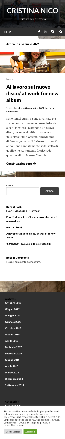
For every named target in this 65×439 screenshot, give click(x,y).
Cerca (9, 185)
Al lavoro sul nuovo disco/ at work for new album (32, 93)
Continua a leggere (21, 163)
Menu (7, 31)
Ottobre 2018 (13, 328)
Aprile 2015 (11, 366)
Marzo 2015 (12, 372)
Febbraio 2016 (13, 353)
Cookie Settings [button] (13, 431)
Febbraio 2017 (13, 347)
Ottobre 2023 (13, 302)
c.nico (19, 108)
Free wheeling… (14, 405)
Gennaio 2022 (13, 321)
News (9, 78)
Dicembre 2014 (14, 378)
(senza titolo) (14, 227)
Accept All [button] (30, 431)
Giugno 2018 (12, 334)
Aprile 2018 (11, 340)
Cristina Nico (32, 10)
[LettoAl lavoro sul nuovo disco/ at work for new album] (32, 72)
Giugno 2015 (12, 359)
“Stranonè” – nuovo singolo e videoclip (28, 243)
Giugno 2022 (12, 309)
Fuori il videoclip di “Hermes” (23, 210)
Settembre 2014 (14, 385)
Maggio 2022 (12, 315)
